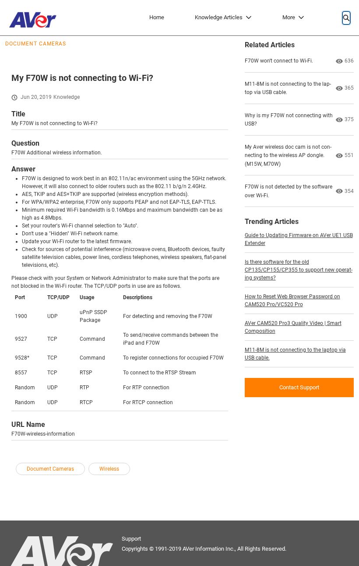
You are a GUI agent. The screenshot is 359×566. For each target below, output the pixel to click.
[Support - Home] (35, 17)
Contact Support (299, 387)
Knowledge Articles (219, 17)
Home (156, 17)
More (288, 17)
